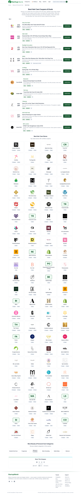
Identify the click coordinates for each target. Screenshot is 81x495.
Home (9, 5)
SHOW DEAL (67, 26)
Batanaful (25, 79)
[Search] (67, 2)
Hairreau (25, 90)
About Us (67, 477)
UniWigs (24, 67)
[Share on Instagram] (44, 462)
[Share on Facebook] (37, 462)
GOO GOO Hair (26, 112)
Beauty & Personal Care (18, 5)
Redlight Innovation (27, 45)
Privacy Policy (68, 482)
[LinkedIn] (14, 481)
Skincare (68, 451)
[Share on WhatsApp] (42, 462)
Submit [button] (45, 1)
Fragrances (24, 451)
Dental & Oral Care (13, 451)
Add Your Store (59, 484)
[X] (12, 481)
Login (49, 1)
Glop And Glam (26, 22)
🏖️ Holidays (35, 1)
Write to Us (67, 480)
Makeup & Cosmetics (35, 451)
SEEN (23, 56)
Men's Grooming (46, 451)
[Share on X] (39, 462)
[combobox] (60, 2)
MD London (26, 124)
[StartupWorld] (15, 1)
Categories (27, 1)
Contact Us (67, 479)
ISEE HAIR (24, 34)
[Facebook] (9, 481)
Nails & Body (57, 451)
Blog (40, 1)
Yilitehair (24, 101)
